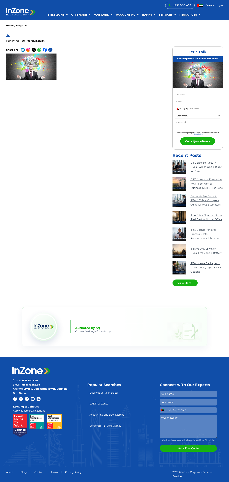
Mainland (101, 14)
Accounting (125, 14)
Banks (147, 14)
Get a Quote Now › (197, 141)
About (9, 472)
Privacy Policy (198, 134)
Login (219, 5)
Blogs (23, 472)
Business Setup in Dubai (104, 392)
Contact (39, 472)
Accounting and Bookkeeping (107, 414)
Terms (54, 472)
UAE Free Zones (99, 403)
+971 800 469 (182, 5)
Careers (210, 5)
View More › (185, 283)
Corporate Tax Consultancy (105, 425)
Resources (188, 14)
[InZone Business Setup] (21, 8)
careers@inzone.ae (34, 410)
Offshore (79, 14)
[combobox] (181, 108)
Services (166, 14)
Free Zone (56, 14)
